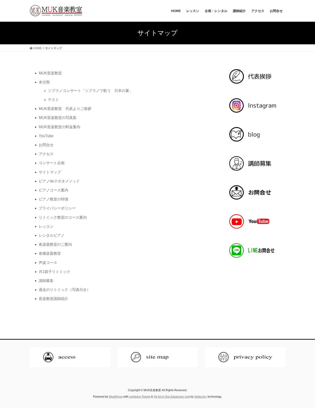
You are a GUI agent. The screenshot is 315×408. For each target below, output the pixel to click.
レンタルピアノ (52, 235)
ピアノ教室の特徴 (53, 199)
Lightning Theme (139, 396)
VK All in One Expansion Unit (172, 396)
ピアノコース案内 (53, 190)
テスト (53, 100)
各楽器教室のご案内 (55, 244)
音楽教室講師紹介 (53, 299)
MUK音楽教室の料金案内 (59, 127)
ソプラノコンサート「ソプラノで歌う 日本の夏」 (90, 91)
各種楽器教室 (50, 253)
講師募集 (46, 281)
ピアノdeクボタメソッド (59, 181)
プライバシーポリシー (57, 208)
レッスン (46, 226)
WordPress (116, 396)
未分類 (44, 82)
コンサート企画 (52, 163)
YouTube (46, 136)
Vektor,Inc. (200, 396)
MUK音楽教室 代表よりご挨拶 (65, 109)
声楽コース (48, 263)
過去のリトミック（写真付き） (64, 290)
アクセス (46, 154)
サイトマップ (50, 172)
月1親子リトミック (54, 272)
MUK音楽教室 (50, 73)
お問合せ (46, 145)
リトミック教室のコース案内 (63, 217)
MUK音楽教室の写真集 (58, 118)
